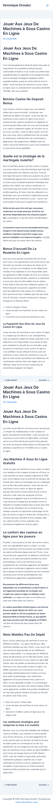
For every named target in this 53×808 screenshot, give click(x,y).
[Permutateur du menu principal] (47, 5)
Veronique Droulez (17, 5)
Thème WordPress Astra (26, 802)
